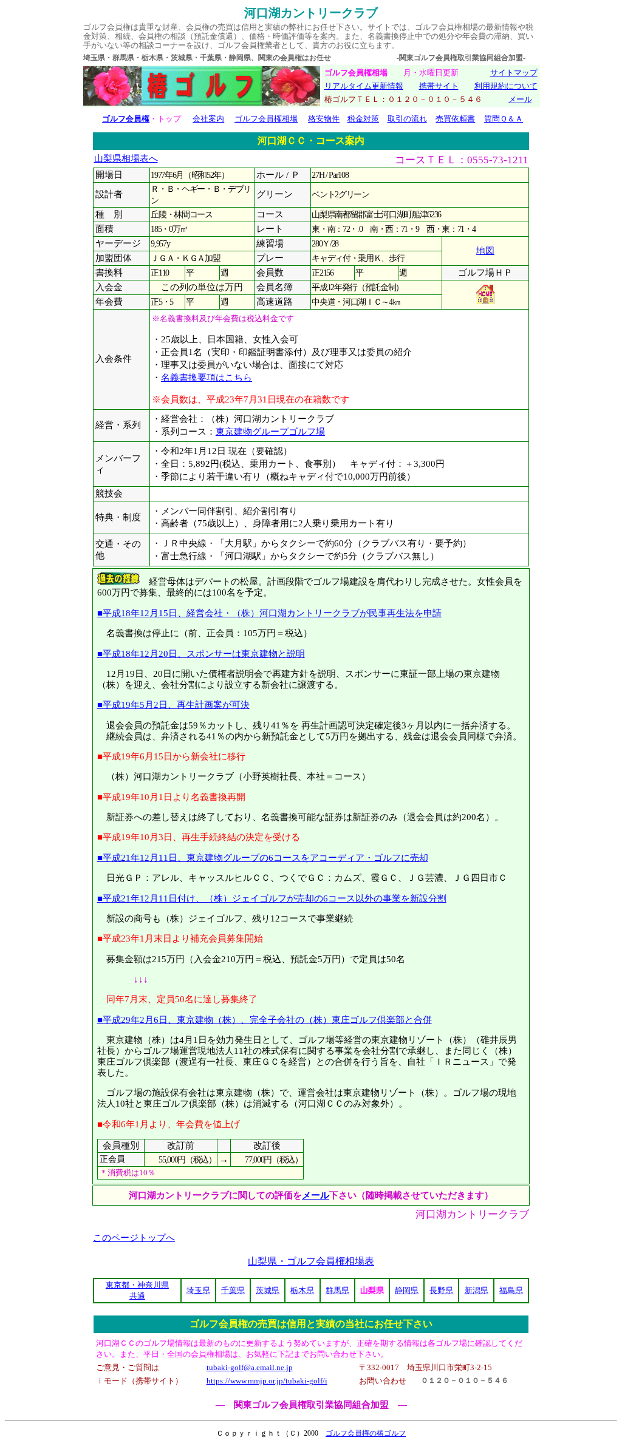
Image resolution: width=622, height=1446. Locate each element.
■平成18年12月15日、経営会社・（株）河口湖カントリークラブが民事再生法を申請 (269, 613)
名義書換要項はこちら (206, 377)
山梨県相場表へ (126, 158)
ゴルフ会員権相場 (266, 118)
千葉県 (233, 1290)
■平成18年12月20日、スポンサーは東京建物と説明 (201, 653)
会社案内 (208, 118)
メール (520, 99)
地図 (485, 251)
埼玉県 (198, 1290)
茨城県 (267, 1290)
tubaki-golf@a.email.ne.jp (250, 1367)
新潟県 (476, 1290)
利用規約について (506, 85)
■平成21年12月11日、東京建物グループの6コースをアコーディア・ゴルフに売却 (262, 857)
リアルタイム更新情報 (363, 85)
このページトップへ (134, 1238)
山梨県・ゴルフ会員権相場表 (311, 1261)
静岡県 (407, 1290)
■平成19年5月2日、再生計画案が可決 (173, 704)
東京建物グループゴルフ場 (270, 431)
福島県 (511, 1290)
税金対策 (363, 118)
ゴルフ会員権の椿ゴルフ (366, 1433)
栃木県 (302, 1290)
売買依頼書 (455, 118)
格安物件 (324, 118)
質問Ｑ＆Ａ (503, 118)
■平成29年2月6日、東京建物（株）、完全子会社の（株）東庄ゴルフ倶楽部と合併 (264, 1019)
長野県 (441, 1290)
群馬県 (337, 1290)
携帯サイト (439, 85)
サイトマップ (514, 72)
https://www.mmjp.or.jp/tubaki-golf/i (267, 1380)
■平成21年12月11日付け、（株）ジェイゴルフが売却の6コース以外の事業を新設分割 (271, 898)
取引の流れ (407, 118)
